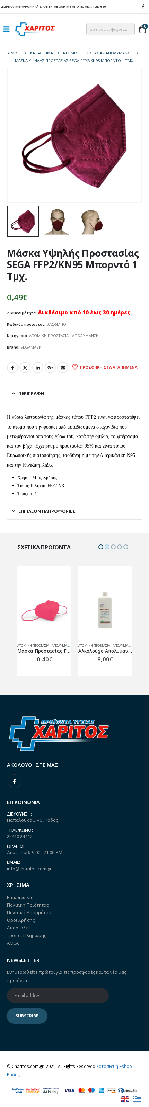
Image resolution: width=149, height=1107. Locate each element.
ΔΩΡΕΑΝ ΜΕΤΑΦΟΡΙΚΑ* (19, 6)
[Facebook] (143, 6)
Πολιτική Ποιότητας (28, 905)
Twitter (24, 367)
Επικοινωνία (20, 897)
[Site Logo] (35, 29)
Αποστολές (18, 928)
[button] (8, 29)
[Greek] (137, 1098)
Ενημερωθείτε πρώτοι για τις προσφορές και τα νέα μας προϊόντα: (66, 976)
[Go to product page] (44, 610)
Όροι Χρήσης (21, 920)
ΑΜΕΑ (13, 943)
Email (62, 367)
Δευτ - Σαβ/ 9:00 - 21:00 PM (34, 852)
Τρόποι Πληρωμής (26, 935)
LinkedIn (37, 367)
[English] (125, 1098)
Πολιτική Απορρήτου (29, 912)
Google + (50, 367)
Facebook (12, 367)
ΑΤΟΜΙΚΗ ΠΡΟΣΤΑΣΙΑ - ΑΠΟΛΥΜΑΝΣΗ (64, 335)
